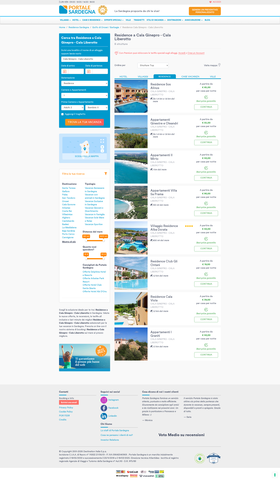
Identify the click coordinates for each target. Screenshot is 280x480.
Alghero (66, 218)
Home (62, 27)
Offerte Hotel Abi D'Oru (95, 291)
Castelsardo (68, 221)
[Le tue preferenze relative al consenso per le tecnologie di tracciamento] (275, 475)
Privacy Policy (66, 408)
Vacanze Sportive (94, 224)
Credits (62, 420)
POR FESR (64, 416)
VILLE (128, 20)
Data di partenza (93, 66)
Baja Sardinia (68, 231)
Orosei (65, 201)
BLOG (207, 20)
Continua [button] (206, 107)
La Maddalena (69, 228)
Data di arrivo (68, 66)
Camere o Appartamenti (73, 90)
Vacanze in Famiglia (95, 214)
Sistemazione (68, 78)
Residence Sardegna (79, 27)
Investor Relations (110, 440)
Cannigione (68, 237)
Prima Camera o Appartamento (77, 102)
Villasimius (67, 214)
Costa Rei (67, 211)
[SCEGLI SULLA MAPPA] (84, 148)
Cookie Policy (66, 412)
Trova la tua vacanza (84, 122)
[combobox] (84, 59)
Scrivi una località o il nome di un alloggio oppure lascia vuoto (82, 52)
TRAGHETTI (139, 20)
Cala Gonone (68, 205)
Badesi (65, 224)
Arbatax (66, 208)
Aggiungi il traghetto (75, 114)
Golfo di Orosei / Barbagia (105, 27)
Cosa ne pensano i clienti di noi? (117, 435)
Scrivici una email (69, 402)
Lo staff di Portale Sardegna (115, 430)
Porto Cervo (68, 234)
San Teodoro (68, 198)
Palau (65, 195)
